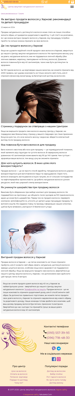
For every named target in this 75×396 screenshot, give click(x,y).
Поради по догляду (19, 380)
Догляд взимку (56, 383)
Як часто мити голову (56, 380)
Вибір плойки (56, 374)
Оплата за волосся (18, 374)
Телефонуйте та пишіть (35, 289)
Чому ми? (18, 383)
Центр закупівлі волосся (9, 13)
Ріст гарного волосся (56, 377)
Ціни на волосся (18, 371)
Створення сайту (31, 394)
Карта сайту (61, 390)
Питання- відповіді (19, 377)
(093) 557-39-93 (58, 333)
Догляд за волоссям (56, 371)
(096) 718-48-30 (58, 338)
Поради (21, 13)
